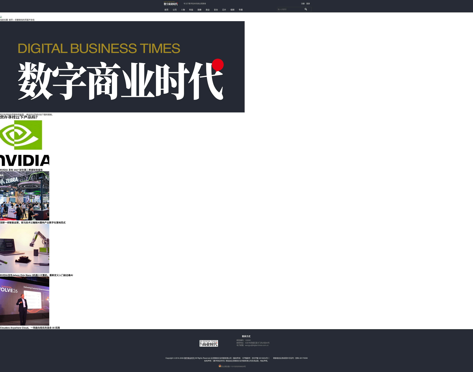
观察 (199, 9)
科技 (191, 9)
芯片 (224, 9)
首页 (166, 9)
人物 (183, 9)
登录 (308, 3)
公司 (175, 9)
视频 (232, 9)
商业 (208, 9)
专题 (241, 9)
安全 (216, 9)
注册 (303, 3)
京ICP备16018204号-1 (260, 358)
